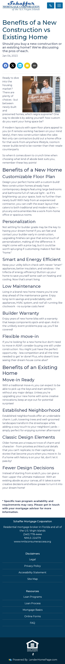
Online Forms (32, 616)
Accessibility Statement (32, 572)
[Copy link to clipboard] (34, 66)
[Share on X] (13, 66)
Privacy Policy (32, 566)
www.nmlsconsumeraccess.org (32, 541)
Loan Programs (32, 596)
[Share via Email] (27, 66)
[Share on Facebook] (5, 66)
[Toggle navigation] (59, 5)
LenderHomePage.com (43, 659)
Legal (32, 559)
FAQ (32, 622)
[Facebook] (33, 654)
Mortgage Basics (32, 609)
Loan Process (33, 603)
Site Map (32, 579)
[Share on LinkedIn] (20, 66)
